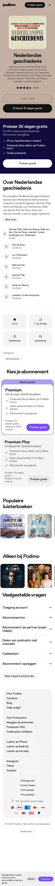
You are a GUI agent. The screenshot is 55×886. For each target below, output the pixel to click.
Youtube (11, 770)
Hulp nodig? (13, 707)
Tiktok (10, 766)
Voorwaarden (27, 790)
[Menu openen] (49, 5)
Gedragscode (27, 780)
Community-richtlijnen (19, 731)
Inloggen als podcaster (20, 722)
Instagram (12, 761)
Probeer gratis (35, 5)
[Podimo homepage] (9, 5)
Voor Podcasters (16, 717)
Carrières (11, 698)
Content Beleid (27, 785)
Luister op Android (17, 746)
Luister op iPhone (16, 741)
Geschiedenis (12, 358)
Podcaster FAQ (15, 727)
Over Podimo (14, 693)
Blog (9, 703)
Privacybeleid (27, 794)
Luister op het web (17, 751)
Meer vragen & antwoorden (19, 676)
